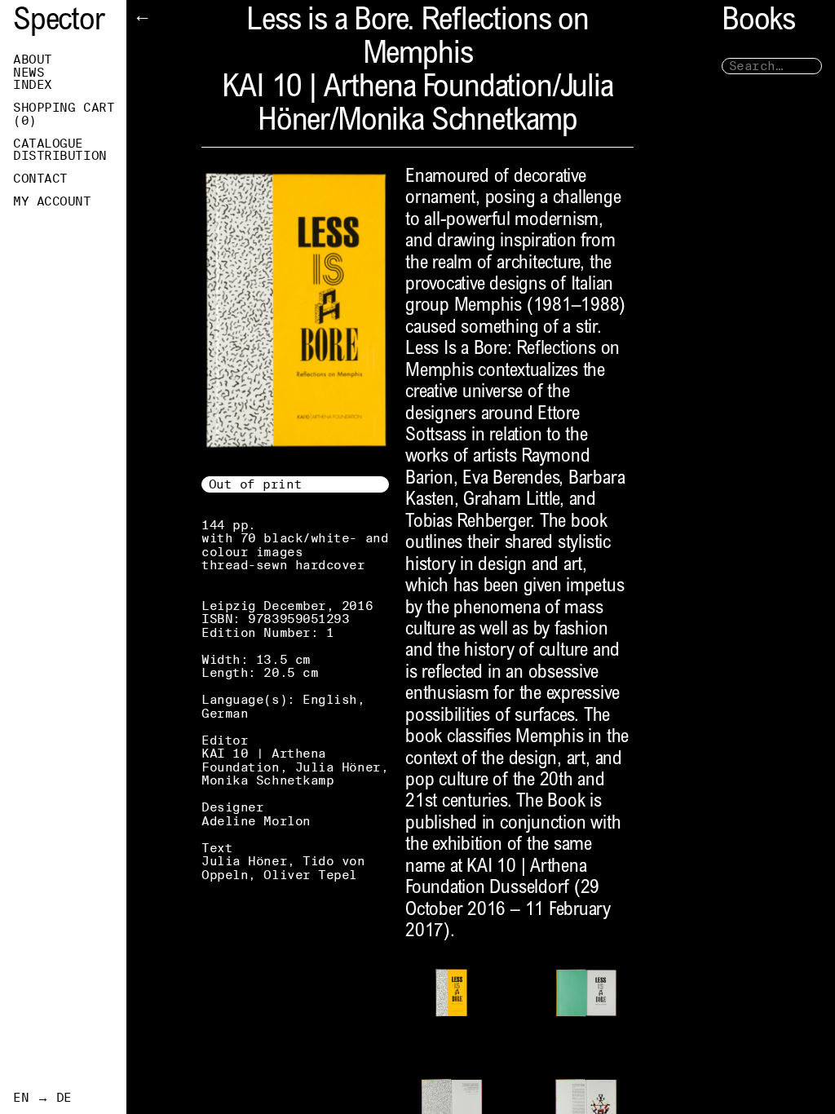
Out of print (256, 484)
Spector (58, 22)
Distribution (60, 155)
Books (758, 22)
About (32, 59)
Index (32, 84)
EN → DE (42, 1097)
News (28, 72)
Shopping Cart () (63, 114)
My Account (52, 201)
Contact (40, 178)
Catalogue (48, 143)
